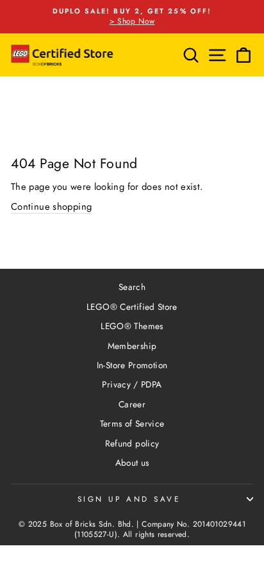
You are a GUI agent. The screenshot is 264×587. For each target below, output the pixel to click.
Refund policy (132, 443)
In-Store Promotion (132, 365)
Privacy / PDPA (131, 384)
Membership (132, 345)
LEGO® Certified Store (132, 306)
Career (132, 404)
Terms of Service (132, 423)
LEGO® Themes (132, 325)
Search (132, 286)
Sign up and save (129, 498)
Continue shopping (51, 207)
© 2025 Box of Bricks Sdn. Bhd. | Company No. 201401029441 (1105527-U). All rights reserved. (132, 529)
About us (132, 462)
